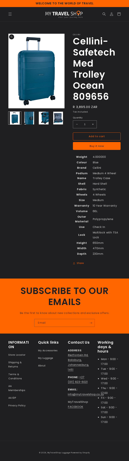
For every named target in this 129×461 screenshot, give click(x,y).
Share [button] (80, 263)
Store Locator (17, 355)
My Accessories (47, 350)
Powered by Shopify (80, 452)
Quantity (77, 117)
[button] (10, 14)
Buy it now (97, 146)
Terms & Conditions (15, 376)
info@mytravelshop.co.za (86, 394)
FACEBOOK (75, 407)
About (42, 365)
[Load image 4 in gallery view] (58, 118)
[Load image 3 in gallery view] (43, 118)
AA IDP (12, 397)
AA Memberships (16, 388)
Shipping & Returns (15, 364)
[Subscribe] (91, 323)
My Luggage (45, 358)
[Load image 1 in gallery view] (14, 118)
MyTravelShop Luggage (58, 452)
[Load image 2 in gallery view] (29, 118)
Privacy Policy (17, 405)
